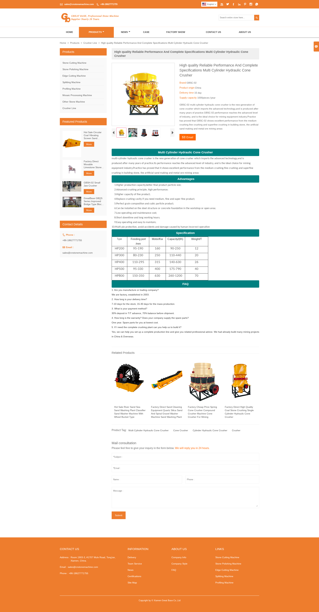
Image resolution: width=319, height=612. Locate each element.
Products (95, 32)
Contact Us (213, 32)
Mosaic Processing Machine (77, 95)
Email (187, 137)
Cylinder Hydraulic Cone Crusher (210, 430)
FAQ (173, 570)
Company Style (179, 563)
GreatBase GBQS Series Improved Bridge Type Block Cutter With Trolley (93, 201)
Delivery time (186, 92)
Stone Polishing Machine (75, 69)
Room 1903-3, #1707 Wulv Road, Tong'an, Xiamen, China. (93, 559)
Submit (118, 515)
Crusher (236, 430)
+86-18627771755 (108, 4)
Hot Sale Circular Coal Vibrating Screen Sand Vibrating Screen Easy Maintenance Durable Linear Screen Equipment (93, 135)
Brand (183, 82)
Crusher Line (90, 43)
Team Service (135, 563)
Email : (63, 567)
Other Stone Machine (73, 101)
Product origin (187, 87)
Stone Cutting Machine (74, 62)
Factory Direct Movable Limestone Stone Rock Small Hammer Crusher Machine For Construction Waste (93, 164)
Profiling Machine (71, 88)
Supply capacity (188, 97)
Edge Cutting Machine (74, 75)
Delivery (132, 557)
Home (69, 32)
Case (146, 32)
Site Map (132, 582)
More (89, 144)
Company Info (178, 557)
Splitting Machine (71, 82)
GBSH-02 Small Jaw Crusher (92, 184)
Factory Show (175, 32)
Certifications (134, 576)
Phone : (64, 573)
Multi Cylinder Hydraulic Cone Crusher (148, 430)
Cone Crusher (180, 430)
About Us (245, 32)
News (124, 32)
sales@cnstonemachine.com (79, 4)
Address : (65, 557)
